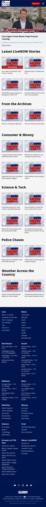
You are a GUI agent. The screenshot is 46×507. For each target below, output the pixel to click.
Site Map (24, 454)
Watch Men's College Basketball (9, 464)
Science (5, 424)
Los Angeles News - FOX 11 (28, 390)
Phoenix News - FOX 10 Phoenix (28, 385)
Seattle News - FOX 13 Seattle (29, 399)
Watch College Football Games (10, 449)
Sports (23, 330)
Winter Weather (7, 408)
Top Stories (25, 315)
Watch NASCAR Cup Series (9, 456)
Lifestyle (24, 335)
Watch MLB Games (8, 453)
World (23, 320)
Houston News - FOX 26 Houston (28, 370)
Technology (6, 432)
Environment (6, 416)
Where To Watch (7, 315)
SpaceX (4, 430)
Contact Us (25, 443)
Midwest (6, 381)
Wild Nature (6, 435)
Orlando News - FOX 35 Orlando (28, 352)
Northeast (7, 343)
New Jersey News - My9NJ (8, 361)
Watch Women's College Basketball (8, 468)
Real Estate (25, 418)
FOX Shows (6, 330)
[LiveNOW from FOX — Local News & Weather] (6, 3)
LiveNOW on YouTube (9, 317)
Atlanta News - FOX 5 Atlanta (28, 348)
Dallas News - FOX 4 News (28, 366)
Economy (24, 408)
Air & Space (6, 427)
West (23, 381)
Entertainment (26, 338)
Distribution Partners (28, 446)
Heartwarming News (28, 427)
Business (24, 411)
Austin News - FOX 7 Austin (28, 375)
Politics (23, 323)
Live (4, 311)
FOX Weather (6, 323)
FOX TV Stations (7, 320)
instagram (23, 485)
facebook (19, 485)
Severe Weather (7, 411)
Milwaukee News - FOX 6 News (10, 399)
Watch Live (36, 3)
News (24, 311)
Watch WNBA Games (9, 472)
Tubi (3, 325)
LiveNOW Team (26, 448)
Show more (6, 45)
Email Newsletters (27, 451)
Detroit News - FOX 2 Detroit (9, 390)
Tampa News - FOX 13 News (29, 357)
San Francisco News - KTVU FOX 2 (28, 394)
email (31, 485)
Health (23, 333)
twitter (27, 485)
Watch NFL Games (8, 446)
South (24, 343)
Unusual (24, 430)
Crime (23, 325)
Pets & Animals (26, 432)
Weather (6, 405)
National (24, 317)
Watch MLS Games (8, 474)
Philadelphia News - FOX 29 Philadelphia (8, 352)
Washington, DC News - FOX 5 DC (9, 357)
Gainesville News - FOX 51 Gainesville (29, 361)
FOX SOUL (5, 328)
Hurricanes (5, 413)
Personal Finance (27, 413)
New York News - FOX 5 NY (9, 348)
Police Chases (26, 328)
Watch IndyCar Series (9, 460)
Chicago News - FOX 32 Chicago (9, 385)
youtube (15, 485)
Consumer (24, 416)
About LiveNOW (29, 440)
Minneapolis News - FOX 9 (8, 394)
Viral (23, 424)
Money (24, 405)
